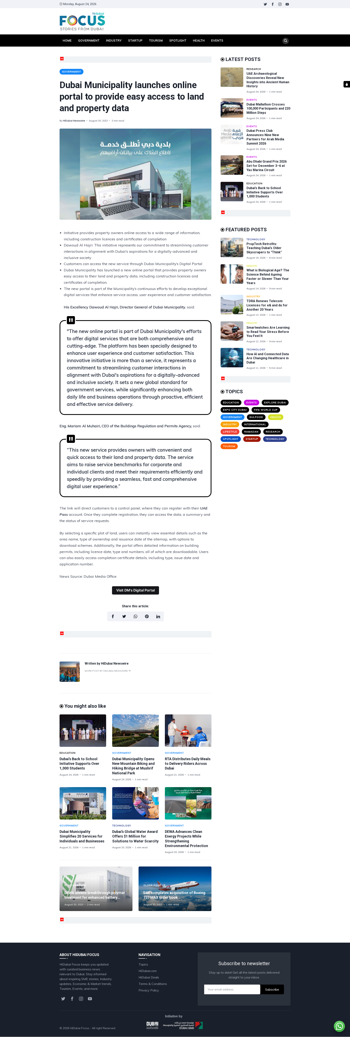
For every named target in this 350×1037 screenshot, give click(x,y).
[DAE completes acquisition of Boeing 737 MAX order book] (175, 888)
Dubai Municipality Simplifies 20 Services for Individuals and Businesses (82, 836)
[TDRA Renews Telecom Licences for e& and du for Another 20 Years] (233, 306)
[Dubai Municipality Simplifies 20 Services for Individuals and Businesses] (83, 803)
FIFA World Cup (266, 409)
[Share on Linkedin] (158, 616)
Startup (135, 40)
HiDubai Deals (149, 977)
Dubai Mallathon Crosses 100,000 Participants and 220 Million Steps (268, 108)
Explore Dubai (275, 402)
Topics (143, 964)
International (255, 424)
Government (89, 40)
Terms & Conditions (153, 984)
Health (199, 40)
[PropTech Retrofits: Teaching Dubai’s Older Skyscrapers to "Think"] (233, 248)
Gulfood (256, 417)
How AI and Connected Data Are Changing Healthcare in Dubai (267, 358)
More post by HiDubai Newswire (106, 670)
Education (68, 752)
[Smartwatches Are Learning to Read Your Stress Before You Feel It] (233, 332)
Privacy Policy (149, 990)
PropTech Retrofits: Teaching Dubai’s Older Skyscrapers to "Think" (264, 248)
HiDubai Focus (79, 1028)
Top (283, 1028)
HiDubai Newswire (74, 120)
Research (253, 68)
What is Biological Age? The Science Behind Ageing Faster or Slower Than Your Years (267, 276)
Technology (121, 825)
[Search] (285, 41)
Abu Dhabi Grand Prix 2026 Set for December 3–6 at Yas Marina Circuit (266, 166)
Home (67, 40)
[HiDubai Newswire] (70, 681)
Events (217, 40)
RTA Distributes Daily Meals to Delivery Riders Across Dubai (187, 764)
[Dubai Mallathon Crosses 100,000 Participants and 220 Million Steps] (233, 109)
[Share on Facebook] (112, 616)
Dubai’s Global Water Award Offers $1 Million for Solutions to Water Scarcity (135, 836)
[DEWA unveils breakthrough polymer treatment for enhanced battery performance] (96, 888)
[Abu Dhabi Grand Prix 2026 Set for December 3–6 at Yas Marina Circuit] (233, 166)
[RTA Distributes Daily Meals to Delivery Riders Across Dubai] (188, 730)
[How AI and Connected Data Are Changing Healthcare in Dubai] (233, 359)
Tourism (156, 40)
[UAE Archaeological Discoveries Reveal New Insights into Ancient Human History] (233, 80)
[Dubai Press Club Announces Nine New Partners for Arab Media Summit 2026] (233, 138)
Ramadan (251, 431)
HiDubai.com (148, 971)
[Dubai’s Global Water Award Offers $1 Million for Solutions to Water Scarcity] (135, 803)
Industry (114, 40)
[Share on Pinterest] (147, 616)
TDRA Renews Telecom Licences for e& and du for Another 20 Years (267, 305)
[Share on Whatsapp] (135, 616)
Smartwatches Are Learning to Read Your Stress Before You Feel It (268, 332)
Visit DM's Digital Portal (135, 590)
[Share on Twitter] (124, 616)
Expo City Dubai (235, 409)
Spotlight (178, 40)
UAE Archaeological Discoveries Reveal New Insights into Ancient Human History (267, 80)
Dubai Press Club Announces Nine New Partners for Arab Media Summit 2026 (265, 137)
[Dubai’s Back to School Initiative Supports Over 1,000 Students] (83, 730)
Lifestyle (230, 431)
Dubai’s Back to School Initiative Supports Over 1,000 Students (79, 764)
